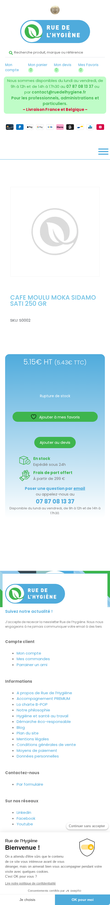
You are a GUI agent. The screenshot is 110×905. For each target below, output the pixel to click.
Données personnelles (38, 756)
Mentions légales (33, 739)
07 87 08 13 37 (79, 86)
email (79, 488)
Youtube (25, 824)
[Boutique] (103, 152)
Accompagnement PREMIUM (43, 698)
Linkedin (24, 812)
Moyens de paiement (37, 750)
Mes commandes (33, 658)
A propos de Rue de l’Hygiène (44, 693)
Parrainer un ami (32, 664)
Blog (21, 727)
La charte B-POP (32, 704)
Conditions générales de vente (46, 744)
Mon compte (12, 67)
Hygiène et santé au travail (42, 716)
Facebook (26, 818)
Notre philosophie (33, 710)
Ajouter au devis (55, 442)
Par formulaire (30, 784)
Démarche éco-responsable (44, 721)
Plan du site (28, 733)
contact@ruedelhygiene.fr (59, 92)
